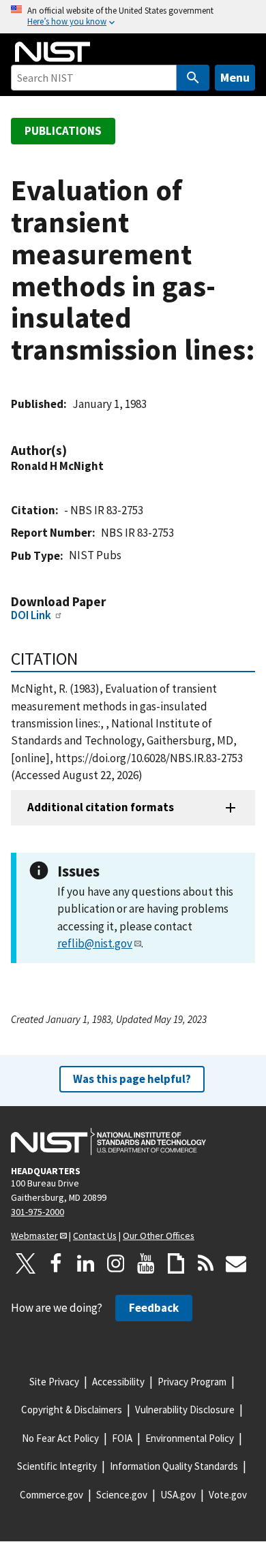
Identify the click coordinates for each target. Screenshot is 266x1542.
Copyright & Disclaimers (71, 1409)
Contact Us (95, 1235)
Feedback (154, 1307)
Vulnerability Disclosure (185, 1409)
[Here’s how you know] (133, 16)
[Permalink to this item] (73, 450)
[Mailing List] (236, 1263)
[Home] (52, 52)
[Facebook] (56, 1263)
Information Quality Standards (174, 1466)
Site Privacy (54, 1381)
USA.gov (178, 1494)
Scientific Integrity (57, 1466)
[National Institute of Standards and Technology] (108, 1141)
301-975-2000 (37, 1212)
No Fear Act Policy (60, 1438)
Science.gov (121, 1494)
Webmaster (34, 1235)
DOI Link (31, 615)
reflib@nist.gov (94, 943)
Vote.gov (228, 1494)
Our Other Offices (158, 1235)
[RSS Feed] (206, 1263)
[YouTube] (146, 1263)
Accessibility (118, 1381)
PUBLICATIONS (63, 130)
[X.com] (26, 1263)
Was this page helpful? (132, 1078)
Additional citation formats (100, 807)
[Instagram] (116, 1263)
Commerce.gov (51, 1494)
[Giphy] (176, 1263)
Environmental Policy (189, 1438)
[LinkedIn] (86, 1263)
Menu (235, 77)
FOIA (122, 1438)
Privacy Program (192, 1381)
